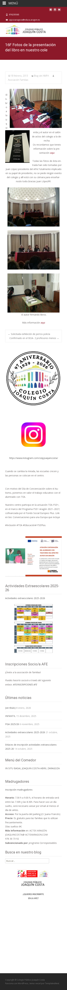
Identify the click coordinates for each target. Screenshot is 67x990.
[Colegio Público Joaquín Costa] (25, 29)
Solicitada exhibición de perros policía (29, 334)
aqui (52, 152)
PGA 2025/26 (12, 724)
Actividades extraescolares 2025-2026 (25, 598)
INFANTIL (10, 716)
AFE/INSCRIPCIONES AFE (25, 684)
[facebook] (50, 10)
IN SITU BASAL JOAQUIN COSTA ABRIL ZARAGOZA (32, 768)
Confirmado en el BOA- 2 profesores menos (34, 338)
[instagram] (55, 10)
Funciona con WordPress (17, 983)
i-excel (38, 983)
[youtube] (59, 10)
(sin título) (10, 707)
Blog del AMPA (41, 75)
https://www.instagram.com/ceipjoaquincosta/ (33, 458)
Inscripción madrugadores (19, 789)
